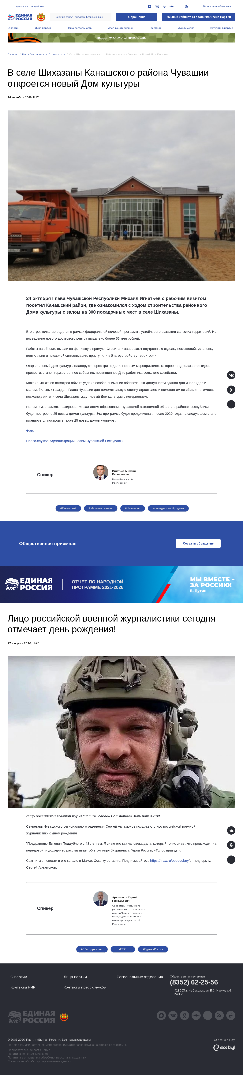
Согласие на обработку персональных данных (39, 1061)
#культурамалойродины (168, 508)
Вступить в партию (222, 27)
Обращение (136, 17)
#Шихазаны (132, 508)
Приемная (155, 27)
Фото (30, 431)
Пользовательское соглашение (29, 1050)
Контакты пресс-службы (85, 987)
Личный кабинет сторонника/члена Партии (198, 17)
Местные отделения (120, 27)
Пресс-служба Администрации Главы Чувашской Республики (74, 441)
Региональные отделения (140, 977)
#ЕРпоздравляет (92, 949)
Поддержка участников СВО (121, 37)
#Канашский (68, 508)
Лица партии (43, 27)
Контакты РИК (22, 987)
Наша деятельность (79, 27)
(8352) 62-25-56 (194, 982)
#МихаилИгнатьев (100, 508)
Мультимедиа (186, 27)
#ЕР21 (123, 949)
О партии (13, 27)
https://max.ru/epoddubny (169, 861)
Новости (56, 54)
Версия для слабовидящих (218, 6)
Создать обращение (198, 543)
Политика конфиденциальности (29, 1053)
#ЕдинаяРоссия (153, 949)
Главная (13, 54)
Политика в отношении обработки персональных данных (47, 1057)
